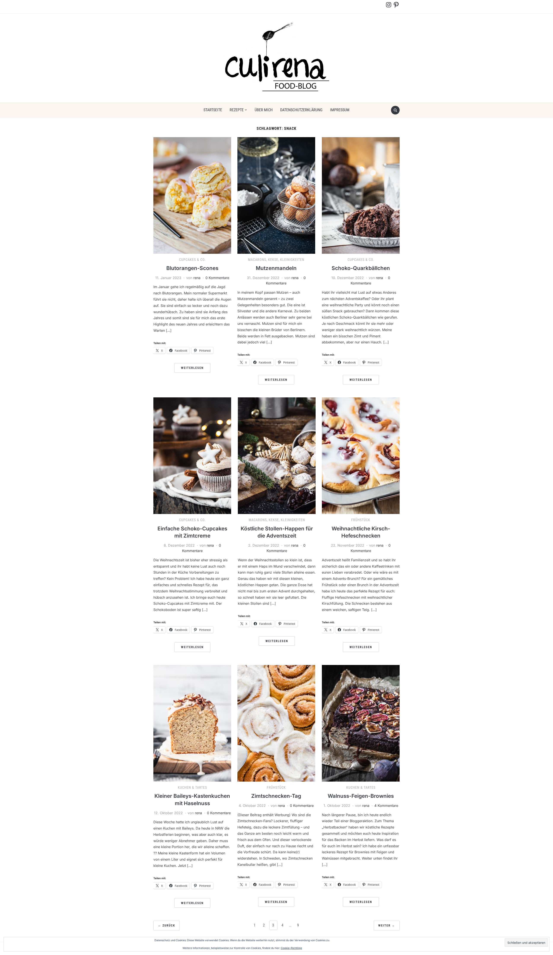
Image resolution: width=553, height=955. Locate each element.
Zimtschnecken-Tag (276, 796)
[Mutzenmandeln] (276, 195)
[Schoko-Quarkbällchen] (361, 195)
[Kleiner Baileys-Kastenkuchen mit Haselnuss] (192, 723)
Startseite (212, 110)
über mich (264, 110)
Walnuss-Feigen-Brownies (361, 796)
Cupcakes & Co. (192, 260)
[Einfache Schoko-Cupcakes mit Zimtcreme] (192, 455)
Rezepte (237, 110)
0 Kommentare (217, 278)
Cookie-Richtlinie (291, 948)
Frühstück (360, 520)
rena (196, 278)
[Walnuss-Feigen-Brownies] (361, 723)
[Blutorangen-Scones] (192, 195)
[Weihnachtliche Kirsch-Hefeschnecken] (361, 455)
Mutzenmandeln (276, 268)
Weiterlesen (192, 368)
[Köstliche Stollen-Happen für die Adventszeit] (277, 455)
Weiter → (386, 925)
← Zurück (166, 925)
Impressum (340, 110)
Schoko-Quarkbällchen (361, 268)
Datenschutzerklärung (301, 110)
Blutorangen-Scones (192, 268)
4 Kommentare (386, 805)
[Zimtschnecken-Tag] (276, 723)
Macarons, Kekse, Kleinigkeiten (276, 260)
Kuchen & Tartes (192, 787)
